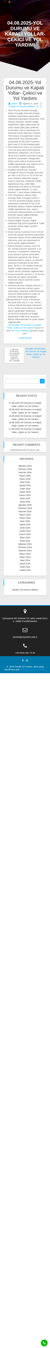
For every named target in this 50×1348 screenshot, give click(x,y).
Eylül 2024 (25, 541)
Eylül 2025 (25, 502)
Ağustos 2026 (25, 466)
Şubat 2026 (25, 485)
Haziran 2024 (25, 550)
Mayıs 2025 (25, 515)
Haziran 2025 (25, 511)
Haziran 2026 (25, 472)
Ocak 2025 (25, 528)
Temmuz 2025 (25, 508)
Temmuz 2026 (25, 469)
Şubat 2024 (25, 563)
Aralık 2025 (25, 492)
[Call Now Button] (44, 1343)
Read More (24, 338)
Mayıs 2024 (25, 554)
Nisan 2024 (25, 557)
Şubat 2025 (25, 524)
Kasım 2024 (25, 534)
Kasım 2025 (25, 495)
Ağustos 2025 (25, 505)
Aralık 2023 (25, 570)
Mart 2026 (25, 482)
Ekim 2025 (25, 498)
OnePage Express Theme (32, 669)
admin (14, 103)
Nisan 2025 (25, 518)
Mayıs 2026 (25, 475)
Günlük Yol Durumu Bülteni (22, 106)
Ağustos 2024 (25, 544)
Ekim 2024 (25, 537)
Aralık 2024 (25, 531)
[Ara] (42, 381)
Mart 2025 (25, 521)
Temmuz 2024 (25, 547)
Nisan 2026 (25, 479)
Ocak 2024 (25, 567)
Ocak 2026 (25, 488)
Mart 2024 (25, 560)
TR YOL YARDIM (20, 330)
